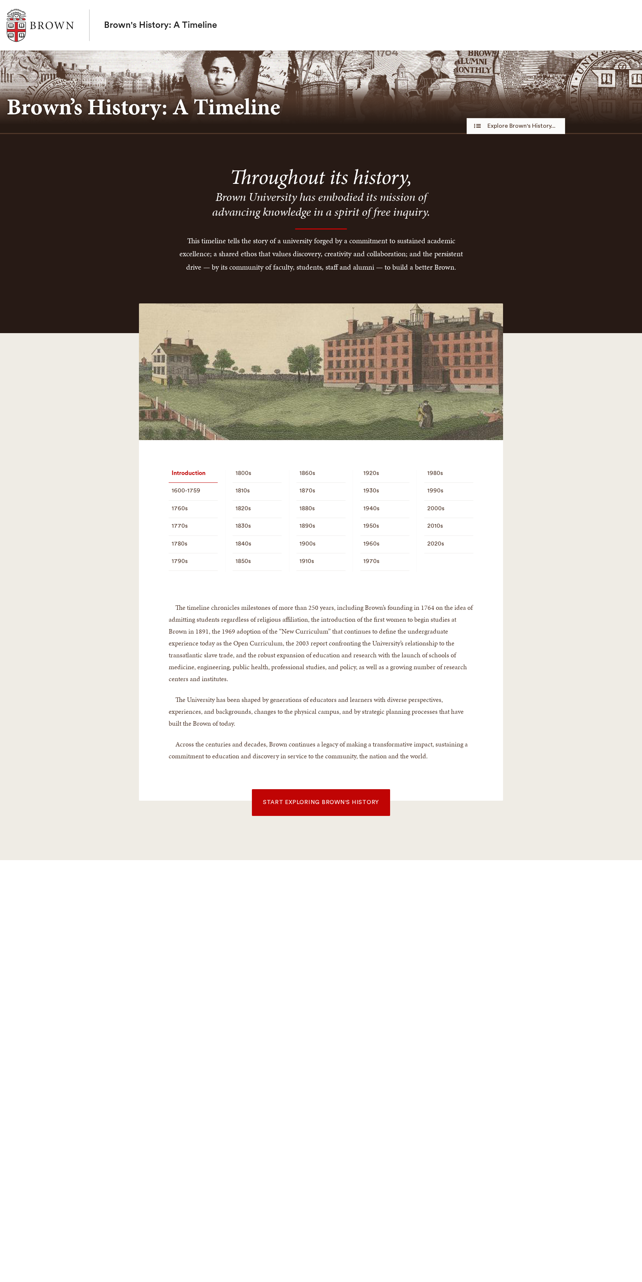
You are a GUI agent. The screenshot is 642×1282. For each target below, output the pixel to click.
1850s (243, 561)
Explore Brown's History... (521, 126)
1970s (371, 561)
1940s (371, 508)
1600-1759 (186, 491)
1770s (180, 526)
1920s (371, 473)
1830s (243, 526)
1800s (243, 473)
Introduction (188, 473)
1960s (371, 544)
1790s (180, 561)
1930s (371, 491)
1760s (180, 508)
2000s (435, 508)
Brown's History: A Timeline (160, 25)
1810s (243, 491)
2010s (435, 526)
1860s (307, 473)
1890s (307, 526)
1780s (179, 544)
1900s (307, 544)
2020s (435, 544)
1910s (306, 561)
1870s (307, 491)
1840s (243, 544)
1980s (435, 473)
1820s (243, 508)
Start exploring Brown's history (321, 802)
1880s (307, 508)
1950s (371, 526)
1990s (435, 491)
